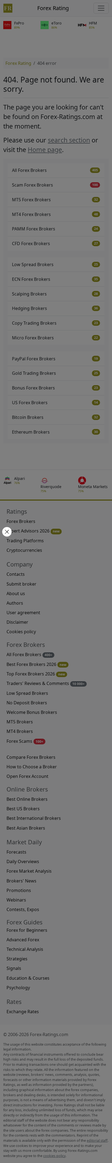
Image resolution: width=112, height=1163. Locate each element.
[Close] (6, 532)
